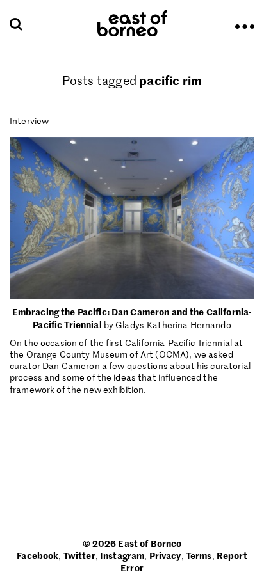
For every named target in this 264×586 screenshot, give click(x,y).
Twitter (79, 555)
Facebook (37, 555)
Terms (199, 555)
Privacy (165, 555)
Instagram (122, 555)
